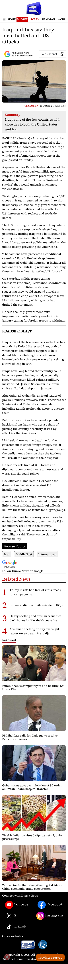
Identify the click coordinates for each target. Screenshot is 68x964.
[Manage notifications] (7, 957)
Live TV (34, 19)
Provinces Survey (50, 957)
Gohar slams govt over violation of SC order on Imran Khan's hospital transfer (32, 787)
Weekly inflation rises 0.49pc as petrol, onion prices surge (32, 837)
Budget (22, 19)
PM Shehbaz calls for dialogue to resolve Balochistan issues (30, 737)
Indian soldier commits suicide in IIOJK (36, 605)
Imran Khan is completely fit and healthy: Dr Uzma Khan (32, 687)
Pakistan (48, 19)
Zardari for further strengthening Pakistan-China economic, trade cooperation (31, 887)
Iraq (7, 554)
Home (12, 19)
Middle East (24, 554)
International (47, 554)
